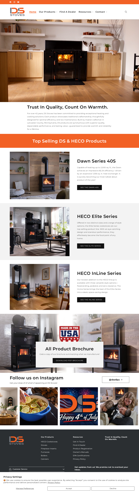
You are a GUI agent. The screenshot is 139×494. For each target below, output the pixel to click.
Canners (45, 459)
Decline (113, 488)
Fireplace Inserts (48, 449)
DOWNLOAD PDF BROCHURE (69, 360)
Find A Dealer (79, 445)
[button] (48, 12)
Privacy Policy (54, 483)
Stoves (44, 445)
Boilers (44, 456)
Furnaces (45, 452)
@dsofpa (114, 379)
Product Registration (82, 449)
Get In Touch (79, 442)
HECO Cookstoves (49, 442)
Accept (69, 488)
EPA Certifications (81, 456)
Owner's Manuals (81, 452)
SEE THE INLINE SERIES (91, 300)
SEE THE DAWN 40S (89, 187)
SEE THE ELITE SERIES (90, 246)
